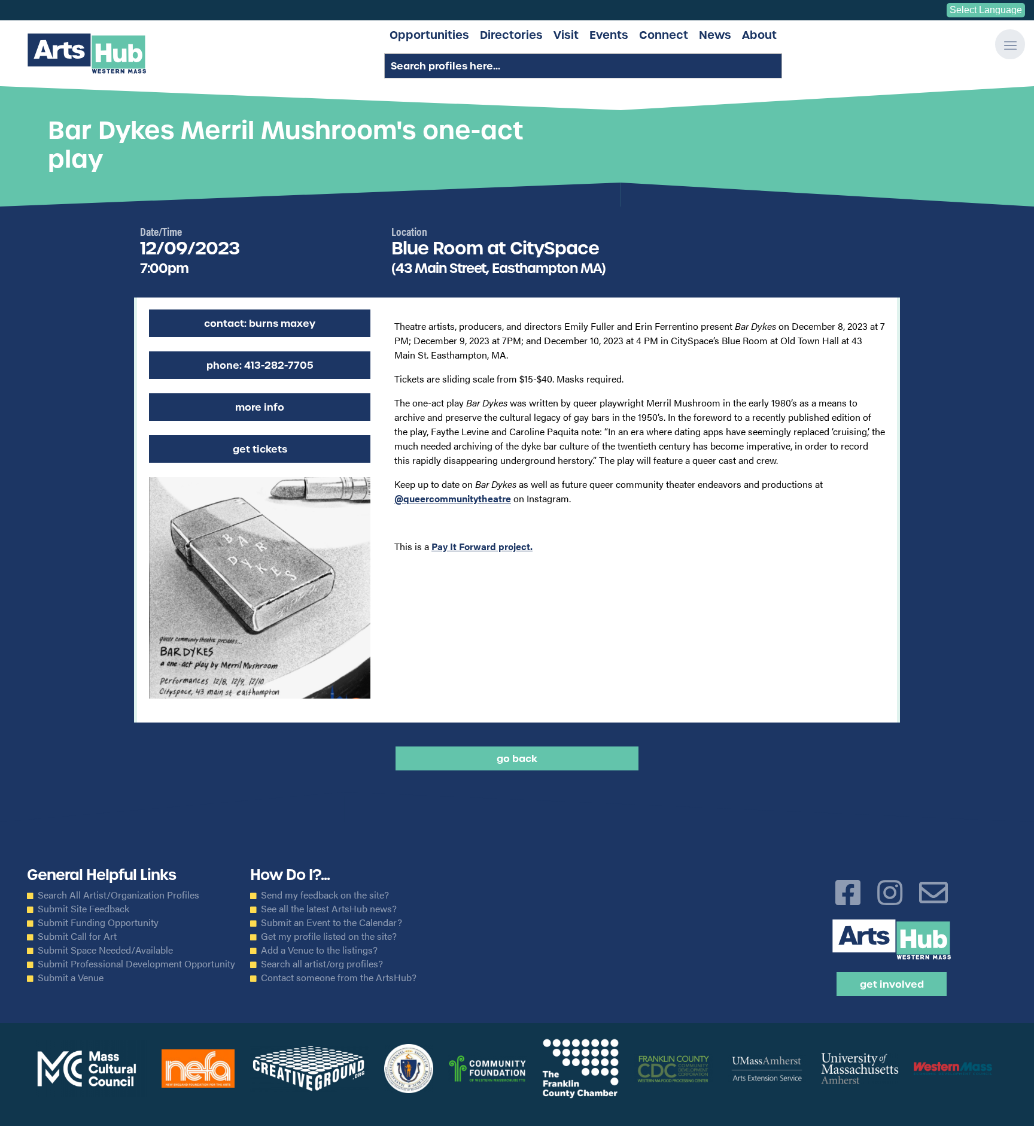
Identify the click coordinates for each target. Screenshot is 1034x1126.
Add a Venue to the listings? (319, 950)
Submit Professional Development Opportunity (136, 964)
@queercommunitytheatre (452, 498)
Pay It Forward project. (482, 546)
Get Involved (892, 984)
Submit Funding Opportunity (98, 922)
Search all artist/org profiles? (322, 964)
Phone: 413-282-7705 (260, 365)
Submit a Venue (71, 977)
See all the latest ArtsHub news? (329, 908)
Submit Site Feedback (83, 908)
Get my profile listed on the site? (329, 936)
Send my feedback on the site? (325, 895)
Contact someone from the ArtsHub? (338, 977)
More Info (259, 407)
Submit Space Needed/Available (105, 950)
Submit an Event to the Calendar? (331, 922)
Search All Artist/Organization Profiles (118, 895)
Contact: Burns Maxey (259, 323)
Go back (517, 758)
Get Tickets (260, 449)
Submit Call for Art (77, 936)
